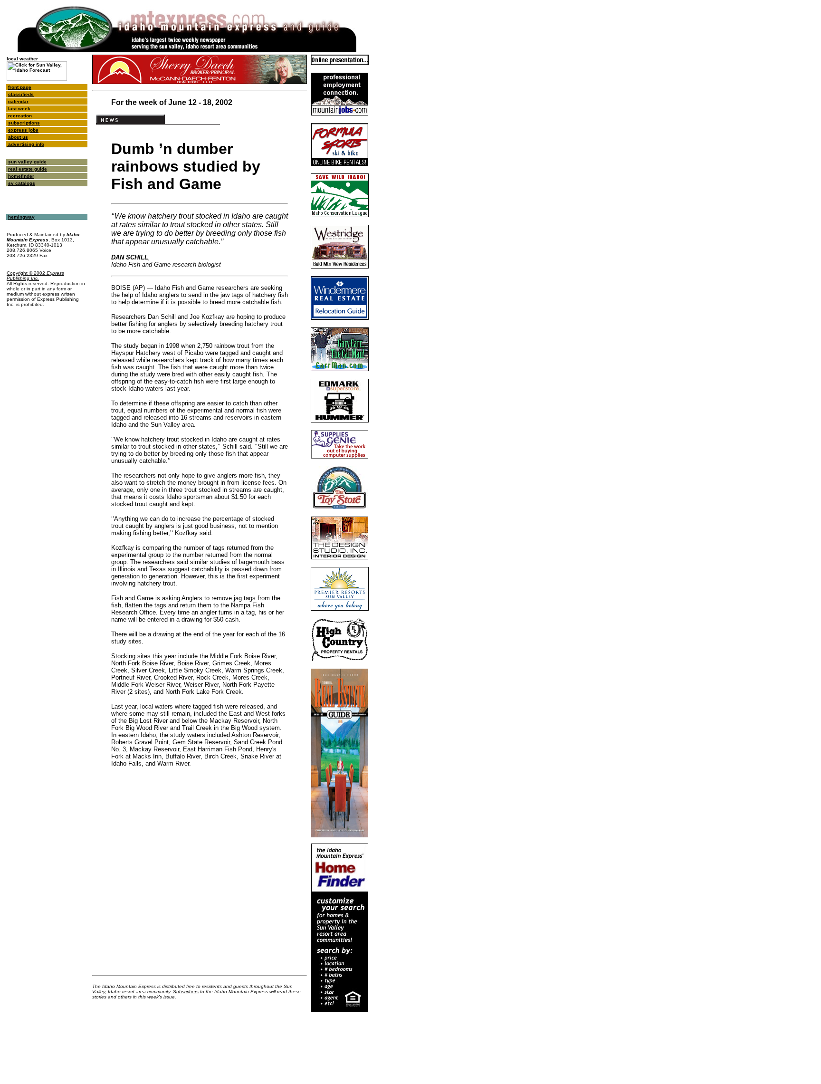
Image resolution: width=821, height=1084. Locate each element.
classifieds (21, 94)
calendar (18, 101)
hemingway (21, 217)
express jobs (23, 130)
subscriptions (24, 122)
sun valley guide (27, 161)
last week (19, 108)
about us (18, 137)
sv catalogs (21, 183)
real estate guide (27, 169)
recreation (20, 115)
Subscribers (186, 991)
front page (19, 87)
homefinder (21, 176)
